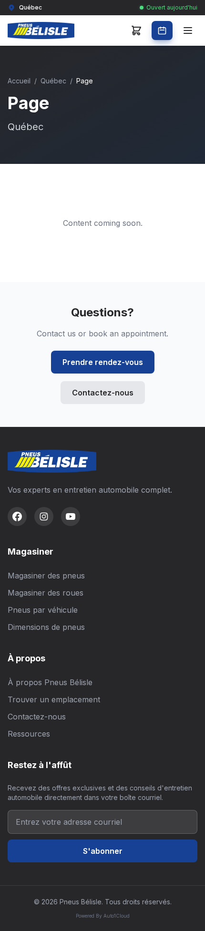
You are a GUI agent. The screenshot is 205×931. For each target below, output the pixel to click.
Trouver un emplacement (54, 699)
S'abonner (103, 851)
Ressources (29, 734)
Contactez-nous (102, 392)
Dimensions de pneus (46, 627)
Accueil (19, 81)
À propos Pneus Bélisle (50, 682)
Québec (53, 81)
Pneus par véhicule (43, 610)
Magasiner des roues (45, 592)
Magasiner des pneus (46, 575)
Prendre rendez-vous (102, 362)
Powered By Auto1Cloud (103, 916)
